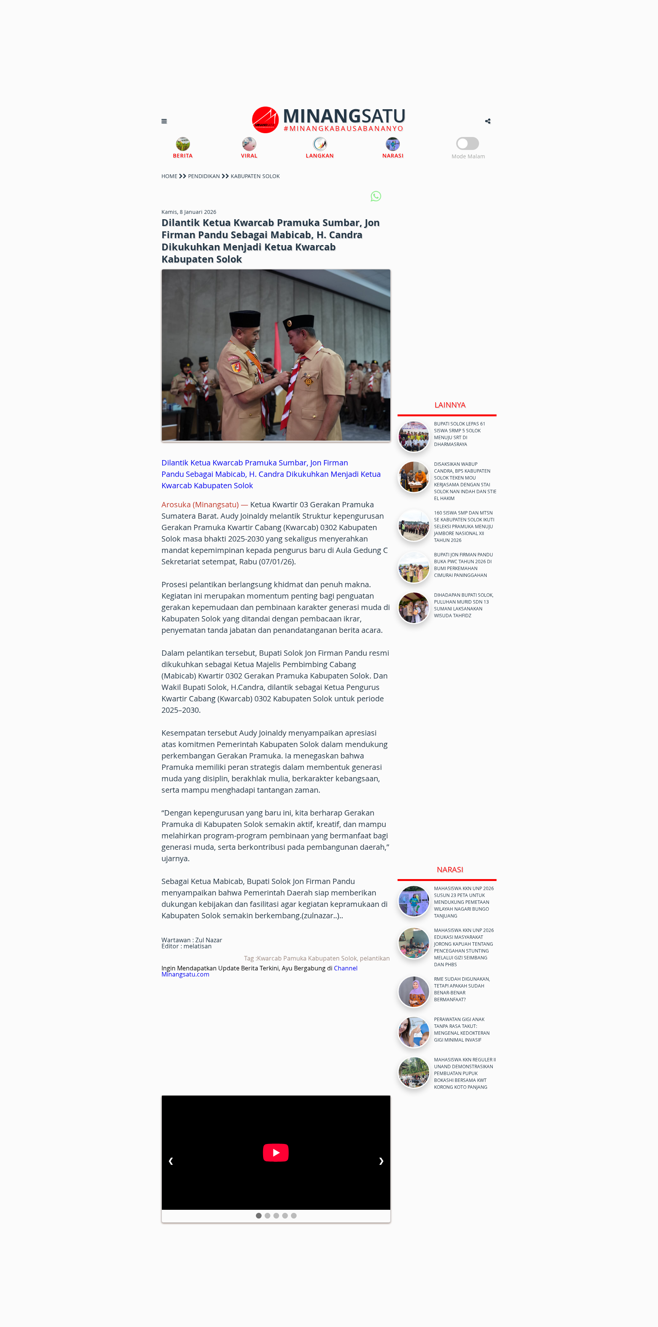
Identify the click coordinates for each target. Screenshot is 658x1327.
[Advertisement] (329, 53)
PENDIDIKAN (204, 176)
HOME (169, 176)
